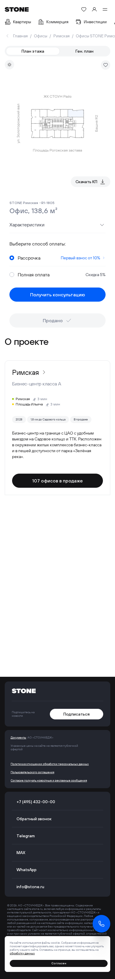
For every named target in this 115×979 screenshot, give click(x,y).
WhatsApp (27, 869)
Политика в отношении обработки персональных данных (50, 764)
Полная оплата (62, 275)
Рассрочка (59, 258)
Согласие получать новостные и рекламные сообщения (49, 780)
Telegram (26, 835)
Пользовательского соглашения (32, 772)
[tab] (33, 51)
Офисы (40, 36)
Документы (18, 737)
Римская (61, 36)
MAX (21, 852)
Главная (20, 36)
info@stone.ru (30, 886)
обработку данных (22, 953)
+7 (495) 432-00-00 (36, 801)
